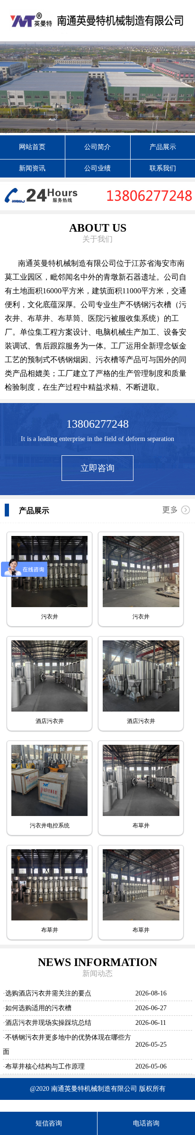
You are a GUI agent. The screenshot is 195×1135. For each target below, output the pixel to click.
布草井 (141, 825)
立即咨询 (97, 468)
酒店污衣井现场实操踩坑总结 (48, 1022)
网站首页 (32, 146)
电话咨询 (146, 1123)
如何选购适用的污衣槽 (38, 1008)
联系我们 (163, 168)
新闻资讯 (32, 168)
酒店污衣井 (49, 721)
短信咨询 (48, 1123)
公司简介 (97, 146)
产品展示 (163, 146)
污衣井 (49, 616)
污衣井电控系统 (50, 825)
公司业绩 (97, 168)
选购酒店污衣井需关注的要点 (48, 993)
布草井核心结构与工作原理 (45, 1066)
